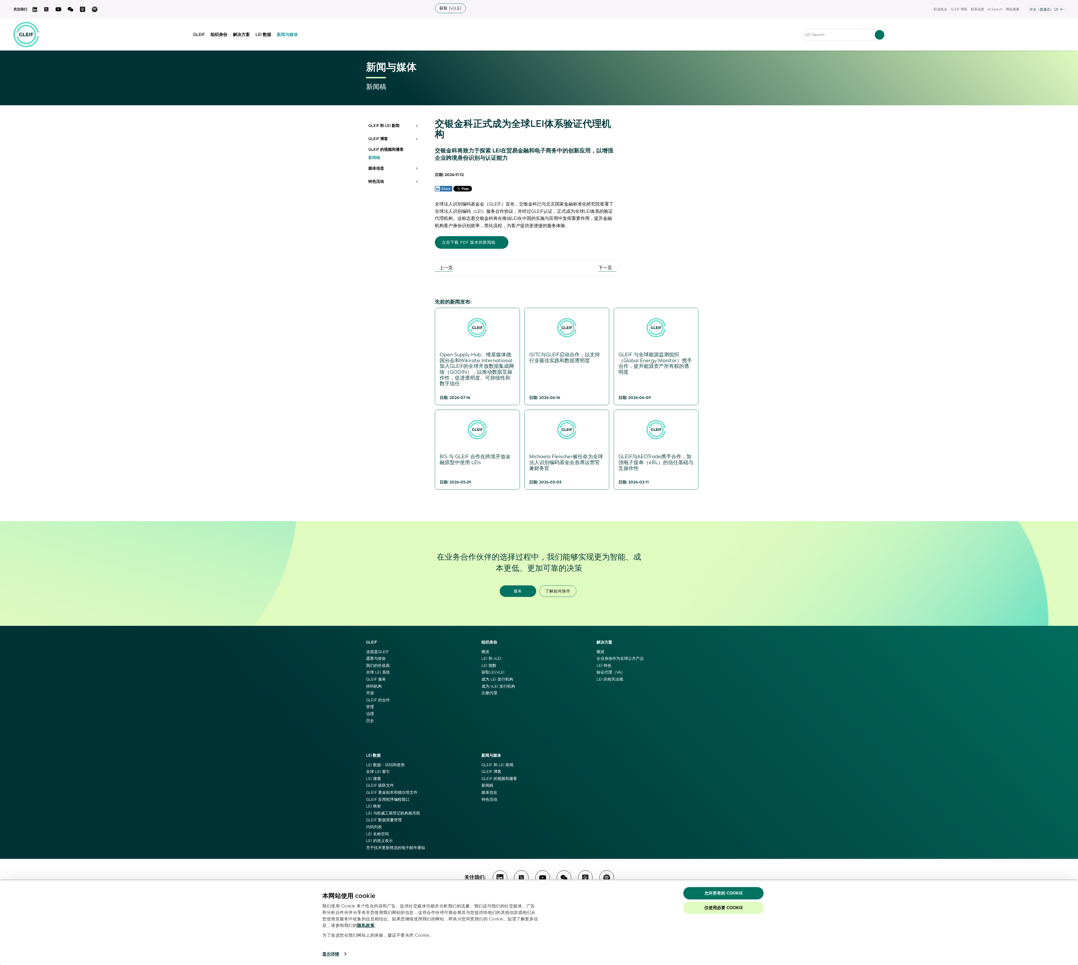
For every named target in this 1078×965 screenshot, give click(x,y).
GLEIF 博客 (959, 9)
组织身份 (219, 34)
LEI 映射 (373, 806)
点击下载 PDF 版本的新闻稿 (468, 242)
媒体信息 (376, 168)
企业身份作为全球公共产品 (620, 658)
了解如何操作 (557, 591)
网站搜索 (1012, 9)
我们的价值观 (378, 665)
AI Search (995, 9)
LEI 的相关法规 (610, 679)
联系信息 (977, 9)
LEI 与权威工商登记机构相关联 (393, 813)
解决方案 (241, 34)
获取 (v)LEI (450, 8)
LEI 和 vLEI (491, 658)
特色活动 (376, 181)
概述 (485, 651)
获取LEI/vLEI (492, 672)
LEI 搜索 (373, 778)
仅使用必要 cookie (723, 908)
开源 (370, 693)
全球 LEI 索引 (378, 771)
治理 (370, 714)
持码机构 (374, 686)
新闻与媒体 (287, 34)
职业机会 (940, 9)
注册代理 (489, 693)
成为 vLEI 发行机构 (498, 686)
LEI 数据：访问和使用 (385, 765)
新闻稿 (374, 157)
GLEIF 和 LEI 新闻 (383, 125)
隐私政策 (365, 925)
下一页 (606, 268)
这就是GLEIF (377, 651)
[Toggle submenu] (416, 126)
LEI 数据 (263, 34)
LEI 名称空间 (377, 834)
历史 (370, 721)
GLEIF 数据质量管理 (384, 820)
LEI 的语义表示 (379, 840)
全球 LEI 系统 (378, 672)
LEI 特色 (604, 665)
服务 (518, 591)
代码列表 (374, 827)
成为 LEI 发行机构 (497, 679)
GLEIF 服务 (376, 679)
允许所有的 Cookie (723, 893)
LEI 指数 (488, 665)
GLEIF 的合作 (378, 700)
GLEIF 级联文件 (380, 785)
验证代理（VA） (611, 672)
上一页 (445, 268)
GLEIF (199, 34)
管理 (370, 707)
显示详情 (330, 954)
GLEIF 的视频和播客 (386, 149)
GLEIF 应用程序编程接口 (388, 799)
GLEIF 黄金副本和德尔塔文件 (391, 792)
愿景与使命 (376, 658)
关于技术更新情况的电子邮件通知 (395, 847)
